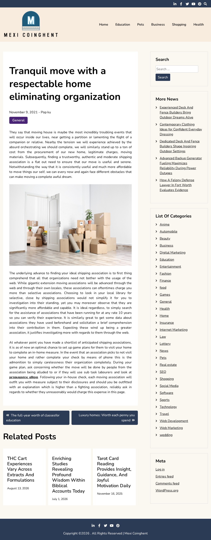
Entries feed (164, 476)
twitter (187, 4)
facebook (181, 4)
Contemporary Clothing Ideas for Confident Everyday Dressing (181, 129)
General (18, 120)
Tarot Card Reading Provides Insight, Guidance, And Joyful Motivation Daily (114, 472)
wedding (166, 435)
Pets (140, 24)
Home (103, 24)
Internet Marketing (174, 329)
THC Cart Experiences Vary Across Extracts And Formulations (20, 469)
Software (166, 393)
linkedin (175, 4)
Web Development (174, 421)
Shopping (179, 24)
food (163, 287)
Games (165, 294)
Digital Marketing (172, 252)
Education (122, 24)
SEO (163, 372)
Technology (168, 407)
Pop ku (46, 112)
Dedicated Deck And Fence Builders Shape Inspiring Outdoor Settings (180, 146)
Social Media (169, 386)
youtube (193, 4)
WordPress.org (167, 490)
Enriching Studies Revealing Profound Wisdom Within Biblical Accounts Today (68, 474)
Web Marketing (171, 428)
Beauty (165, 238)
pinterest (200, 4)
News (164, 351)
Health (198, 24)
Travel (164, 414)
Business (158, 24)
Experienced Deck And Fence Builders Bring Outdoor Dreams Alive (176, 112)
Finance (165, 280)
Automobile (168, 231)
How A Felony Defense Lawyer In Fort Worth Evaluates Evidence (177, 185)
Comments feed (167, 483)
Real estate (168, 365)
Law (163, 336)
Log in (160, 469)
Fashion (165, 273)
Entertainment (170, 266)
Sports (165, 400)
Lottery (165, 343)
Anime (165, 224)
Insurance (167, 322)
